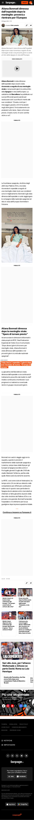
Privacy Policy (23, 724)
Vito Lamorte (15, 25)
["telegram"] (25, 706)
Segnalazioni (13, 724)
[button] (30, 25)
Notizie (8, 578)
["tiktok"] (3, 706)
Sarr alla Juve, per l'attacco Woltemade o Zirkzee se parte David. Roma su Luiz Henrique (16, 667)
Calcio (3, 578)
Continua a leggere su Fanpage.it (17, 512)
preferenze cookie (15, 730)
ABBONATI (24, 2)
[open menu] (2, 2)
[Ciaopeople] (17, 815)
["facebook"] (21, 706)
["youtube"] (12, 706)
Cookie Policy (5, 727)
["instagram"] (8, 706)
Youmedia (4, 724)
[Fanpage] (17, 762)
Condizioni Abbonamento (19, 727)
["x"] (16, 706)
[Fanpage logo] (11, 3)
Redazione (4, 730)
